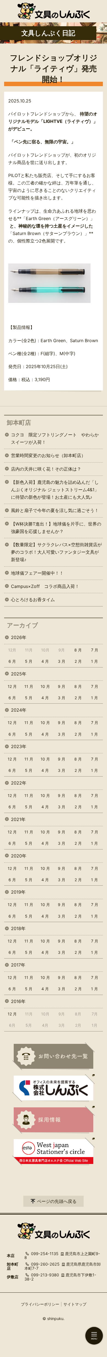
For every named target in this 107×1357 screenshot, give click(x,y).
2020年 (18, 856)
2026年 (18, 637)
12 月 (12, 686)
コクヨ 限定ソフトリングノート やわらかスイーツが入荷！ (55, 438)
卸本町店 (19, 422)
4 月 (45, 661)
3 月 (61, 661)
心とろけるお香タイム (33, 599)
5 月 (28, 661)
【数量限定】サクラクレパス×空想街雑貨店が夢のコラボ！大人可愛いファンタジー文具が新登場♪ (56, 552)
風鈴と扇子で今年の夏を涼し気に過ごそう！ (55, 510)
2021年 (18, 819)
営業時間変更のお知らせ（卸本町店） (48, 455)
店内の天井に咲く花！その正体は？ (46, 469)
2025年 (18, 674)
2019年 (18, 892)
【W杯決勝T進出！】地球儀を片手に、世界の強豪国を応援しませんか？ (56, 527)
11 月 (28, 686)
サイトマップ (74, 1304)
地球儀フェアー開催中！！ (37, 573)
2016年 (18, 1001)
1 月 (94, 661)
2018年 (18, 928)
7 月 (94, 650)
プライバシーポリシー (40, 1304)
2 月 (78, 661)
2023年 (18, 746)
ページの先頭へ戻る (57, 1201)
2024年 (18, 710)
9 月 (61, 686)
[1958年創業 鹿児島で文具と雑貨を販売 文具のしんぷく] (54, 11)
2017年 (18, 965)
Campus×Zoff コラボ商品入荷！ (45, 586)
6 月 (12, 661)
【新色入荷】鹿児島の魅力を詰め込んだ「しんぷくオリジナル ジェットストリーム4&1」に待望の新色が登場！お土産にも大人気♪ (55, 489)
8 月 (78, 650)
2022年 (18, 783)
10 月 (45, 686)
